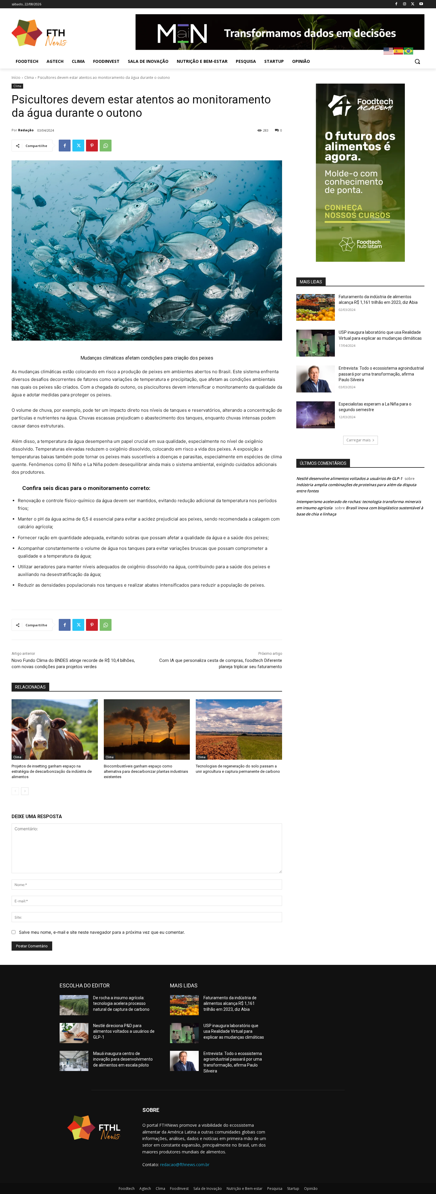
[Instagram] (404, 4)
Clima (29, 77)
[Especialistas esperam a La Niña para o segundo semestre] (315, 414)
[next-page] (24, 791)
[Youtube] (421, 4)
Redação (26, 130)
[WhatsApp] (106, 145)
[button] (417, 61)
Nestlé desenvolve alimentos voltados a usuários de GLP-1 (349, 478)
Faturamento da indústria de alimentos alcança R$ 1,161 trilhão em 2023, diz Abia (230, 1003)
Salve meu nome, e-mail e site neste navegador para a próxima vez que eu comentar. (102, 932)
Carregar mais (358, 440)
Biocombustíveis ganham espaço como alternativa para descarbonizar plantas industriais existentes (146, 771)
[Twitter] (412, 4)
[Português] (409, 50)
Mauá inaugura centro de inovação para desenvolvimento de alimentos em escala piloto (123, 1059)
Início (16, 77)
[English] (389, 50)
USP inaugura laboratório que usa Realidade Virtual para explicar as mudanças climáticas (233, 1031)
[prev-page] (15, 791)
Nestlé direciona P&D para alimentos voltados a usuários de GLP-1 (124, 1031)
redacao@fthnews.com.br (184, 1164)
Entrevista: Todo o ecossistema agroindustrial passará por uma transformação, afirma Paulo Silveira (381, 374)
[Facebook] (396, 4)
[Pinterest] (92, 145)
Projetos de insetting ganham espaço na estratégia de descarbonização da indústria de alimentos (52, 771)
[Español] (399, 50)
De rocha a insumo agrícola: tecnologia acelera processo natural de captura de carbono (121, 1003)
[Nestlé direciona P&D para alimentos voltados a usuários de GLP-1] (74, 1033)
